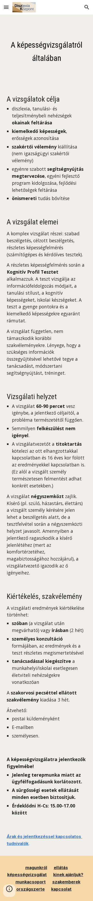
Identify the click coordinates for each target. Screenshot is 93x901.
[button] (6, 7)
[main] (46, 50)
